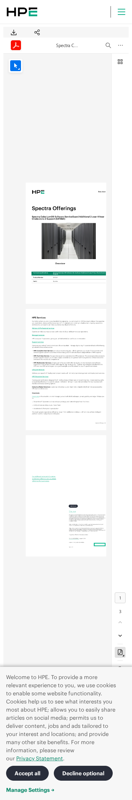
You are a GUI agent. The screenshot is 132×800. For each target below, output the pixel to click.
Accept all (27, 773)
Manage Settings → (30, 789)
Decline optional (83, 773)
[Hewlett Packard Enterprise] (22, 12)
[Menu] (121, 12)
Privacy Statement (39, 758)
